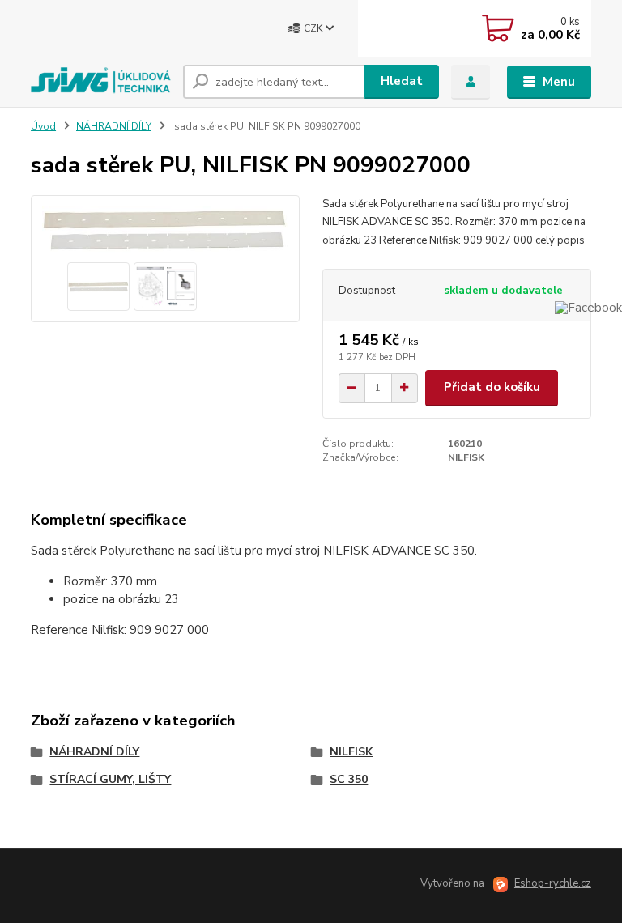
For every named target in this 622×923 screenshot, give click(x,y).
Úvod (43, 126)
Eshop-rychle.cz (552, 883)
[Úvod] (101, 81)
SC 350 (349, 779)
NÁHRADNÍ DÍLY (113, 126)
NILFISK (351, 751)
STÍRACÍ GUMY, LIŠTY (110, 779)
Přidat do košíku (492, 387)
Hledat (402, 81)
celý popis (560, 240)
